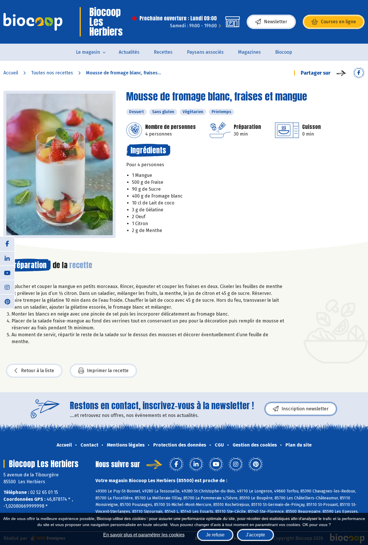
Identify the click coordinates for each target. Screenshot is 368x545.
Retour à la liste (37, 370)
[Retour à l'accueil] (32, 22)
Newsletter (275, 21)
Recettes (163, 52)
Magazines (249, 52)
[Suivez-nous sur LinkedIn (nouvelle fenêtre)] (7, 258)
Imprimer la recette (108, 370)
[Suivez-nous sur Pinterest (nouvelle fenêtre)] (7, 301)
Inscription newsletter (305, 408)
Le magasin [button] (88, 52)
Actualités (129, 52)
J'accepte (255, 534)
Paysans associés (205, 52)
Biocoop (283, 52)
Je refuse (215, 534)
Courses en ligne (338, 21)
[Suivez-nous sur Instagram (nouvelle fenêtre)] (7, 287)
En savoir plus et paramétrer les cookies (144, 534)
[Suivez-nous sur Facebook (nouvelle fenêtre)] (7, 244)
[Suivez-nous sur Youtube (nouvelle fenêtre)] (7, 272)
